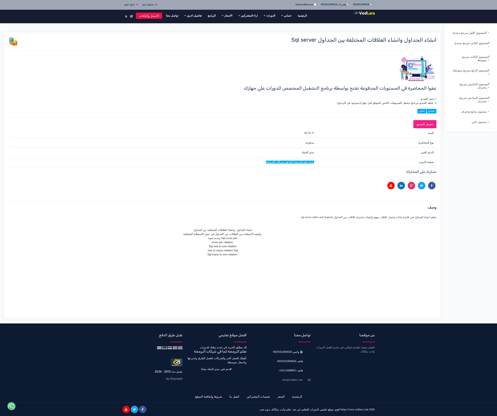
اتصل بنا (234, 396)
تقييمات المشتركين (258, 396)
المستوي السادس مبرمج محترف (474, 99)
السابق (431, 111)
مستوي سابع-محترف (474, 111)
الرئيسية (302, 15)
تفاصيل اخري (194, 15)
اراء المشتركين (249, 15)
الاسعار (228, 15)
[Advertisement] (319, 286)
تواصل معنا (172, 15)
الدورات (270, 15)
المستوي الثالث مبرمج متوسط (475, 58)
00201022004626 (361, 4)
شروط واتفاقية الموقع (208, 396)
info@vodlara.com (304, 4)
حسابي (288, 15)
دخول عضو (129, 4)
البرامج (212, 15)
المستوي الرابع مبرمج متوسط (471, 70)
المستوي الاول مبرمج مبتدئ (470, 32)
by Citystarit (174, 378)
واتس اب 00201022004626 (333, 4)
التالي (422, 111)
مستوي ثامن (479, 121)
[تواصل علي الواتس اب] (11, 406)
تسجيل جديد (148, 4)
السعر (281, 396)
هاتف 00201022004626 (290, 361)
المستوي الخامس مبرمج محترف (474, 86)
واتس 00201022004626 (286, 351)
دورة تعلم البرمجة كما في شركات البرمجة (290, 162)
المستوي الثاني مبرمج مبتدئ (471, 43)
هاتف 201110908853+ (291, 370)
